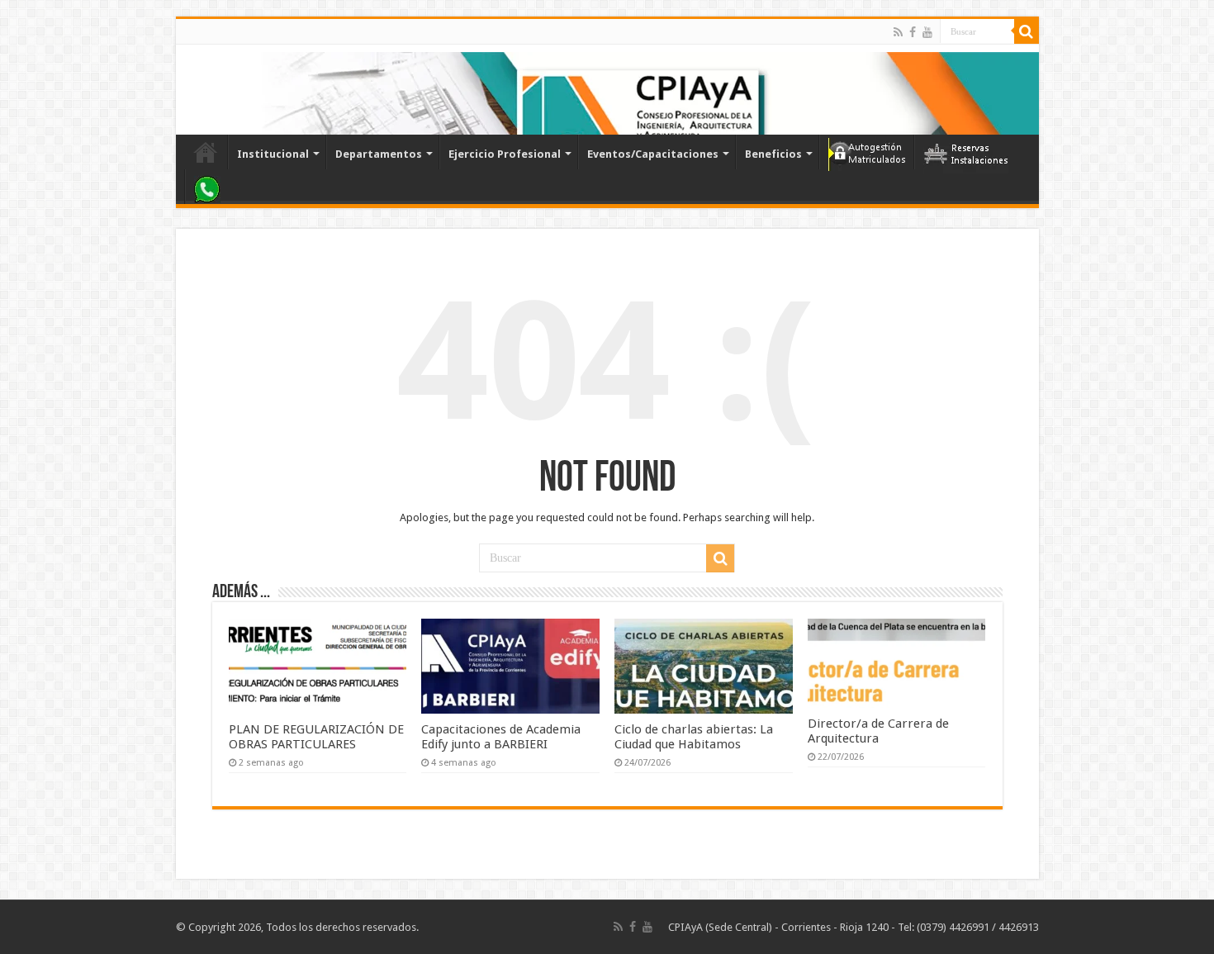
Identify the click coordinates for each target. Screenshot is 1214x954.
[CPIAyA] (196, 89)
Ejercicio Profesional (504, 154)
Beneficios (773, 154)
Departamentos (378, 154)
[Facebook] (913, 32)
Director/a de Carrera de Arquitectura (878, 731)
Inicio (205, 152)
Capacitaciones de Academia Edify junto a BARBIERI (501, 737)
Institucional (273, 154)
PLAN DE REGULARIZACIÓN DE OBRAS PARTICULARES (316, 737)
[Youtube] (927, 32)
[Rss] (898, 32)
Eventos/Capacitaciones (652, 154)
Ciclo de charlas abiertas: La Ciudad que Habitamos (693, 737)
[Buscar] (1026, 31)
